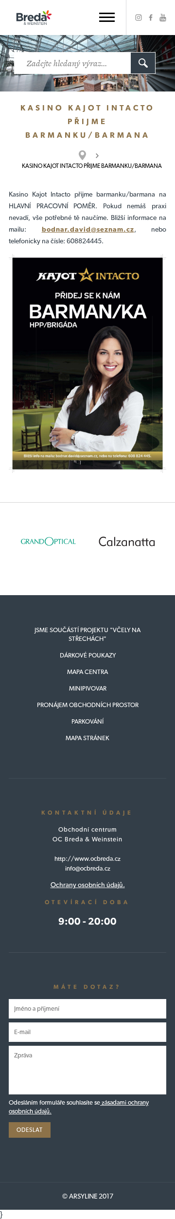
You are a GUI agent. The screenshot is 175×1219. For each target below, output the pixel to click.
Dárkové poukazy (88, 655)
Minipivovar (87, 688)
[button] (107, 17)
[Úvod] (87, 155)
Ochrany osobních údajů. (88, 885)
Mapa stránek (87, 738)
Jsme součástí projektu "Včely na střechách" (87, 634)
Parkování (87, 721)
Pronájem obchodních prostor (88, 705)
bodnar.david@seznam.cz (88, 229)
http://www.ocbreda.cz (87, 858)
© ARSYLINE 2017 (87, 1196)
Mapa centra (87, 671)
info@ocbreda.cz (87, 868)
